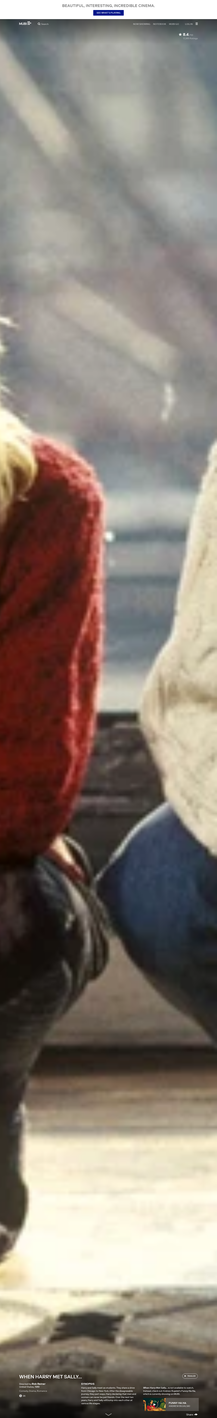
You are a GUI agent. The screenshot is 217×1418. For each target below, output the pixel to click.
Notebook (159, 24)
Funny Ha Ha (177, 1402)
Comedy (23, 1391)
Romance (42, 1391)
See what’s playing (108, 12)
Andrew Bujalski (179, 1406)
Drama (32, 1391)
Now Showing (141, 24)
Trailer (191, 1376)
